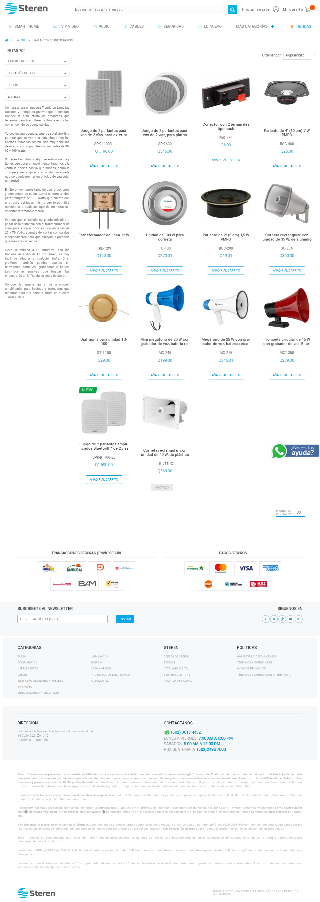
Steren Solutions (177, 675)
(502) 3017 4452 (186, 732)
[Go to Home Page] (7, 40)
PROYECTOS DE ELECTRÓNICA (110, 675)
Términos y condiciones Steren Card (264, 675)
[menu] (160, 26)
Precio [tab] (13, 85)
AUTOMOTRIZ (100, 681)
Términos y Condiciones (254, 662)
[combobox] (156, 9)
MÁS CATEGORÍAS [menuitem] (252, 26)
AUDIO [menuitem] (103, 26)
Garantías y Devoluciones (256, 656)
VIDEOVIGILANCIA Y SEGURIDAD (38, 693)
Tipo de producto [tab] (22, 61)
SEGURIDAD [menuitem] (173, 26)
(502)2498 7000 (211, 750)
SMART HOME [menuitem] (25, 26)
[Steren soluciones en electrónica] (26, 8)
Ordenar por (271, 55)
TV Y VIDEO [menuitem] (68, 26)
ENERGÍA (96, 662)
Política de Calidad (178, 681)
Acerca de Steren (176, 656)
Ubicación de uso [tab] (21, 73)
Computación (28, 662)
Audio (22, 656)
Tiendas (169, 662)
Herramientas (28, 668)
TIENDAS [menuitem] (302, 26)
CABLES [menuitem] (136, 26)
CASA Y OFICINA (101, 668)
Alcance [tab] (14, 97)
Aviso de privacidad (251, 668)
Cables (23, 675)
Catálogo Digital (176, 668)
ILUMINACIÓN (99, 656)
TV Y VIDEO (25, 687)
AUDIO (21, 40)
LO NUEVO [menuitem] (212, 26)
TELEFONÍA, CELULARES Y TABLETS (40, 681)
